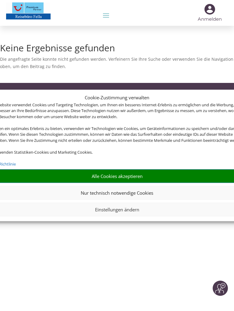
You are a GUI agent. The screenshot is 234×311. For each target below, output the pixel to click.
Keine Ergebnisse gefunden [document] (57, 48)
